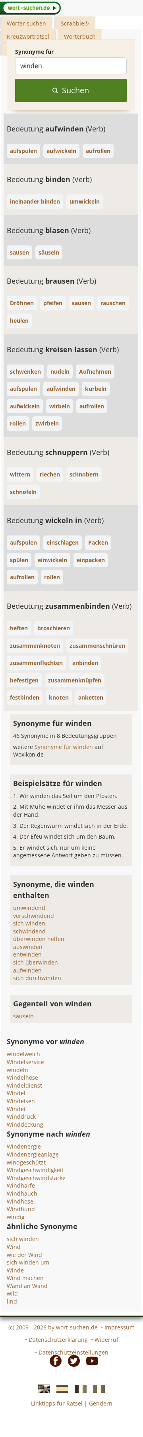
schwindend (29, 931)
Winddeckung (25, 1124)
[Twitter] (71, 1360)
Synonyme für (34, 51)
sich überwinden (35, 962)
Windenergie (24, 1146)
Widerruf (106, 1339)
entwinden (27, 954)
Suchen (75, 90)
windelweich (23, 1054)
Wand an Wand (27, 1286)
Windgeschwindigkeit (35, 1170)
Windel (16, 1093)
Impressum (119, 1327)
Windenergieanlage (33, 1154)
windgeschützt (26, 1162)
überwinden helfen (38, 939)
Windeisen (21, 1101)
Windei (16, 1109)
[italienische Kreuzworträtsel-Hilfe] (96, 1388)
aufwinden (27, 970)
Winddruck (21, 1116)
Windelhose (22, 1077)
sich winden (29, 923)
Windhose (20, 1201)
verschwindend (33, 915)
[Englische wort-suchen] (41, 1388)
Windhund (21, 1209)
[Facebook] (53, 1360)
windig (16, 1217)
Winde (15, 1270)
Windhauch (22, 1193)
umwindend (29, 908)
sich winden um (28, 1262)
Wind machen (25, 1278)
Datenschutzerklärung (58, 1339)
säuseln (23, 1016)
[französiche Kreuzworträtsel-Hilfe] (78, 1388)
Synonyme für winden (65, 747)
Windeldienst (24, 1085)
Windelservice (25, 1062)
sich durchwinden (37, 978)
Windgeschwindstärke (36, 1178)
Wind (14, 1247)
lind (12, 1301)
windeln (17, 1070)
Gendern (100, 1403)
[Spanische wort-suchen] (60, 1388)
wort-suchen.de (77, 1327)
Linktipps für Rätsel (57, 1403)
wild (12, 1293)
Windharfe (21, 1185)
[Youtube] (89, 1360)
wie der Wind (24, 1255)
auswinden (28, 947)
